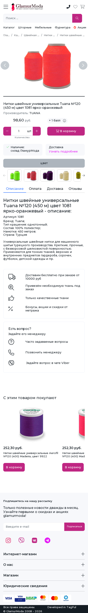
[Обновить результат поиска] (77, 18)
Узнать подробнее (63, 151)
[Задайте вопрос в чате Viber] (11, 364)
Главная (8, 35)
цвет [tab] (44, 163)
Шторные (25, 27)
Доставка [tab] (55, 189)
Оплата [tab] (35, 189)
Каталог (9, 27)
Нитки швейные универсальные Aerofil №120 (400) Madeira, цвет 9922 (30, 454)
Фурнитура (62, 27)
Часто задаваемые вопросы (46, 342)
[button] (4, 175)
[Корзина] (82, 7)
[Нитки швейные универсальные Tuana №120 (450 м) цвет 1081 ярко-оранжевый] (44, 96)
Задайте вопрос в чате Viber (47, 363)
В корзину (67, 131)
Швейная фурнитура (38, 35)
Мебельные (43, 27)
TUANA (34, 113)
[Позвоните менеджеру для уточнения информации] (11, 353)
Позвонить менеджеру (43, 352)
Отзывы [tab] (75, 189)
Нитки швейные (55, 35)
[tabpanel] (44, 175)
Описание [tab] (15, 189)
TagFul (71, 607)
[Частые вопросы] (11, 343)
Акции (81, 27)
